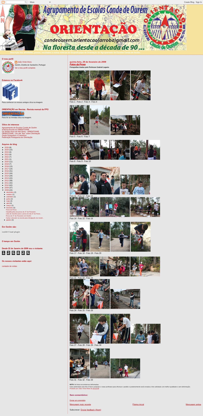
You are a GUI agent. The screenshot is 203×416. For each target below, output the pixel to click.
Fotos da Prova (77, 64)
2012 (7, 180)
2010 (7, 185)
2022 (7, 157)
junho (8, 199)
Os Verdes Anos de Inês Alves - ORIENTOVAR (20, 131)
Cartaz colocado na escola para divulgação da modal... (25, 218)
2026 (7, 147)
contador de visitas (9, 266)
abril (8, 203)
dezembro (10, 192)
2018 (7, 166)
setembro (10, 197)
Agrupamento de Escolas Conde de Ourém (19, 128)
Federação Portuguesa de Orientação (17, 137)
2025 (7, 150)
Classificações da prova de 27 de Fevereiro (21, 212)
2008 (7, 190)
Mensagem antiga (193, 404)
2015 (7, 173)
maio (8, 201)
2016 (7, 171)
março (8, 205)
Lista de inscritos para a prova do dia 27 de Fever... (23, 214)
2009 (7, 188)
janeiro (9, 220)
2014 (7, 176)
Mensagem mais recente (80, 404)
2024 (7, 152)
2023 (7, 154)
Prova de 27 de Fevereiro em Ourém (18, 216)
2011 (7, 183)
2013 (7, 178)
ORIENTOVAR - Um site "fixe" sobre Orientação (21, 133)
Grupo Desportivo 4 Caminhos (14, 135)
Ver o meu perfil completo (25, 68)
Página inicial (138, 404)
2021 (7, 159)
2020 (7, 162)
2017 (7, 169)
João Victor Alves (25, 62)
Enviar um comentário (77, 400)
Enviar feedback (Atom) (91, 410)
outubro (9, 194)
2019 (7, 164)
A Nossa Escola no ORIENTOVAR (15, 130)
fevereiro (9, 208)
